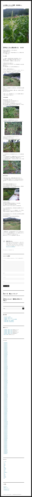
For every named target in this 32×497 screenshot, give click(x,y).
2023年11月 (5, 381)
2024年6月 (5, 373)
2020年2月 (5, 433)
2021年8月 (5, 413)
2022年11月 (6, 395)
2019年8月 (5, 440)
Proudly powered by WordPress (17, 494)
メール (4, 277)
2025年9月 (5, 355)
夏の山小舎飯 (6, 334)
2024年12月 (6, 366)
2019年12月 (6, 435)
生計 (4, 471)
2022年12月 (6, 394)
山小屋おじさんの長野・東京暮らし (12, 5)
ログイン (5, 486)
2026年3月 (5, 348)
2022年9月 (5, 398)
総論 (4, 474)
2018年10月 (6, 452)
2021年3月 (5, 419)
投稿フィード (6, 487)
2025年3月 (5, 362)
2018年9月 (5, 453)
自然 (4, 475)
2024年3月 (5, 376)
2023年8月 (5, 385)
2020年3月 (5, 432)
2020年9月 (5, 425)
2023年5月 (5, 388)
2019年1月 (5, 448)
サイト (4, 281)
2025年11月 (5, 353)
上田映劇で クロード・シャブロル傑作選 (10, 319)
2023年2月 (5, 392)
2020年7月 (5, 427)
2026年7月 (5, 343)
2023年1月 (5, 393)
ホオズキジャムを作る (7, 316)
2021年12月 (6, 408)
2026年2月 (5, 349)
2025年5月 (5, 360)
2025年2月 (5, 363)
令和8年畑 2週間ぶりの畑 (8, 318)
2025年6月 (5, 359)
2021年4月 (5, 418)
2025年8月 (5, 356)
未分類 (5, 468)
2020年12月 (6, 421)
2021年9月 (5, 412)
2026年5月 (5, 346)
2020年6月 (5, 428)
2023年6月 (5, 387)
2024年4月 (5, 375)
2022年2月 (5, 406)
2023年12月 (6, 380)
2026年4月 (5, 347)
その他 (5, 461)
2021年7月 (5, 414)
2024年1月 (5, 379)
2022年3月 (5, 405)
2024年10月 (6, 368)
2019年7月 (5, 441)
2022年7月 (5, 400)
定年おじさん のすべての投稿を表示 (10, 246)
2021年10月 (6, 411)
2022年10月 (6, 396)
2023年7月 (5, 386)
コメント (4, 260)
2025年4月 (5, 361)
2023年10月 (6, 382)
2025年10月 (6, 354)
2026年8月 (5, 342)
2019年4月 (5, 445)
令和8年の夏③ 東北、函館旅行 (9, 320)
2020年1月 (5, 434)
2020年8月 (5, 426)
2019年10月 (6, 438)
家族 (4, 465)
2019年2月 (5, 447)
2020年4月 (5, 431)
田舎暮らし (5, 472)
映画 (4, 467)
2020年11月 (6, 422)
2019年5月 (5, 444)
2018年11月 (5, 451)
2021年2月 (5, 420)
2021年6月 (5, 415)
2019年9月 (5, 439)
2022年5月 (5, 402)
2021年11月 (5, 409)
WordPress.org (6, 489)
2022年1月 (5, 407)
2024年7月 (5, 372)
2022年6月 (5, 401)
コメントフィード (6, 488)
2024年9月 (5, 369)
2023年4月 (5, 389)
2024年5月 (5, 374)
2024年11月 (6, 367)
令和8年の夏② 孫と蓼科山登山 (9, 321)
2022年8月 (5, 399)
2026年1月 (5, 350)
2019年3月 (5, 446)
